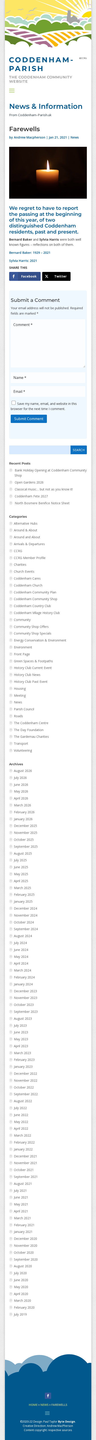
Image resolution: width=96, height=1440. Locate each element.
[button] (12, 90)
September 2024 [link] (26, 929)
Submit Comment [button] (28, 418)
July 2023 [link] (20, 1025)
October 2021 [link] (24, 1170)
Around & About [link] (25, 530)
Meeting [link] (20, 695)
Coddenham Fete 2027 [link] (31, 496)
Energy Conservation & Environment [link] (40, 640)
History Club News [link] (27, 675)
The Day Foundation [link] (29, 730)
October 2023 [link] (24, 1005)
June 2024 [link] (21, 950)
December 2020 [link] (25, 1238)
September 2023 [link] (26, 1011)
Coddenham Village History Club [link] (37, 613)
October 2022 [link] (24, 1087)
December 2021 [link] (25, 1156)
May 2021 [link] (21, 1204)
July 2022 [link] (20, 1108)
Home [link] (33, 1405)
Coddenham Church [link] (28, 585)
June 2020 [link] (21, 1280)
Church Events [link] (24, 571)
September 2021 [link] (26, 1177)
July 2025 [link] (20, 860)
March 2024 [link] (22, 970)
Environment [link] (23, 647)
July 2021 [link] (20, 1190)
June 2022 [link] (21, 1115)
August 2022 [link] (23, 1101)
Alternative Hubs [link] (26, 523)
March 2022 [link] (22, 1135)
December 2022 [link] (25, 1073)
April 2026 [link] (21, 798)
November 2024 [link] (25, 915)
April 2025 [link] (21, 881)
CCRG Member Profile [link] (30, 558)
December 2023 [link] (25, 991)
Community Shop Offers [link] (31, 626)
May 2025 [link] (21, 874)
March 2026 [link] (22, 805)
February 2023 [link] (24, 1059)
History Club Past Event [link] (31, 681)
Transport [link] (21, 743)
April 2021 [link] (21, 1211)
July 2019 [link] (20, 1314)
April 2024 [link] (21, 963)
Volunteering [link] (23, 750)
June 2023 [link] (21, 1032)
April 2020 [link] (21, 1294)
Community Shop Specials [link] (32, 633)
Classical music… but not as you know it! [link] (44, 489)
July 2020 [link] (20, 1273)
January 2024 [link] (23, 984)
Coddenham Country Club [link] (32, 606)
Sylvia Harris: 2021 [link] (23, 261)
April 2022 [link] (21, 1128)
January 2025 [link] (23, 901)
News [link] (75, 137)
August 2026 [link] (23, 771)
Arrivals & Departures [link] (29, 544)
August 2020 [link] (23, 1266)
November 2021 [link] (25, 1163)
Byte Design (66, 1421)
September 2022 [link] (26, 1094)
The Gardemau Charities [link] (31, 736)
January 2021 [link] (23, 1232)
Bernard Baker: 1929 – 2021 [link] (29, 252)
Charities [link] (20, 564)
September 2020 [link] (26, 1259)
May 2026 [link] (21, 791)
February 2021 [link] (24, 1225)
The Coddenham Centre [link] (31, 723)
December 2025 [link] (25, 826)
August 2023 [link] (23, 1018)
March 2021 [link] (22, 1218)
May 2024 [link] (21, 956)
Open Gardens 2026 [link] (29, 482)
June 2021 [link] (21, 1197)
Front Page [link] (22, 654)
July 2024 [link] (20, 943)
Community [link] (22, 620)
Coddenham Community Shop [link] (35, 599)
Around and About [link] (27, 537)
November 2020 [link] (25, 1245)
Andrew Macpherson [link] (29, 137)
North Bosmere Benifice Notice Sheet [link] (42, 503)
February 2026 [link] (24, 812)
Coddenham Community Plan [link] (35, 592)
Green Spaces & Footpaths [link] (33, 661)
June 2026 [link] (21, 784)
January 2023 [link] (23, 1066)
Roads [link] (18, 716)
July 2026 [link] (20, 778)
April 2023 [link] (21, 1046)
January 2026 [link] (23, 819)
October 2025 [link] (24, 839)
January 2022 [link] (23, 1149)
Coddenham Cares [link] (27, 578)
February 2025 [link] (24, 894)
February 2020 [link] (24, 1307)
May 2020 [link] (21, 1287)
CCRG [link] (18, 551)
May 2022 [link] (21, 1122)
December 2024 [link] (25, 908)
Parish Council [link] (24, 709)
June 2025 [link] (21, 867)
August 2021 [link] (23, 1183)
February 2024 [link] (24, 977)
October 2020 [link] (24, 1252)
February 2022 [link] (24, 1142)
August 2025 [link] (23, 853)
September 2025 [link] (26, 846)
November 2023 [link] (25, 998)
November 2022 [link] (25, 1080)
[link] (25, 276)
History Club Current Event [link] (33, 668)
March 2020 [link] (22, 1300)
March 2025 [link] (22, 888)
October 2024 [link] (24, 922)
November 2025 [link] (25, 832)
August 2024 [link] (23, 936)
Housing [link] (20, 688)
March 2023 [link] (22, 1053)
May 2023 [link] (21, 1039)
